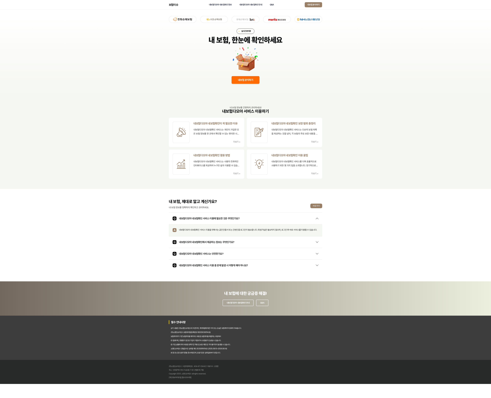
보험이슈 (173, 4)
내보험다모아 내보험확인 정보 (220, 5)
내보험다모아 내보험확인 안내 (250, 5)
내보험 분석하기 (313, 4)
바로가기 (316, 206)
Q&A (272, 5)
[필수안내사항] (186, 377)
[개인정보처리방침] (175, 377)
